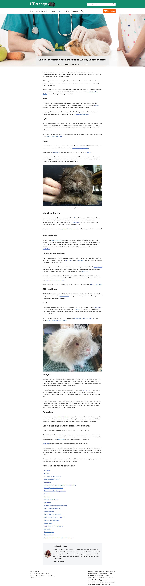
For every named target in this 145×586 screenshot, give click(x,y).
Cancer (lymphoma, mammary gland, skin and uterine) (60, 485)
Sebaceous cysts (49, 532)
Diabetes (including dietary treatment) (55, 491)
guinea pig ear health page (81, 114)
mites (96, 105)
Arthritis (46, 473)
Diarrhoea (47, 494)
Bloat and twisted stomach (52, 479)
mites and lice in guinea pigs (82, 318)
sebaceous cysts (64, 296)
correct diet (76, 222)
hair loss (55, 152)
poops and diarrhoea (96, 284)
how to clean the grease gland (55, 280)
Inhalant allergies (49, 511)
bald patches (98, 307)
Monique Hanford (63, 64)
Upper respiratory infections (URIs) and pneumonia (59, 538)
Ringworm (46, 443)
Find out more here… (106, 584)
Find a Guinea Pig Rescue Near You (40, 574)
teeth (73, 218)
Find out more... (57, 558)
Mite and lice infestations (51, 520)
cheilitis (89, 152)
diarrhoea (61, 439)
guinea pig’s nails (56, 240)
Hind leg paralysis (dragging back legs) (55, 505)
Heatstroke (47, 503)
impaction (85, 271)
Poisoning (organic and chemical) (54, 526)
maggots (80, 260)
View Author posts (58, 562)
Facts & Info (75, 11)
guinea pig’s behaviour (63, 417)
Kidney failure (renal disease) (52, 514)
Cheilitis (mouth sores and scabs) (53, 488)
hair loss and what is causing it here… (57, 320)
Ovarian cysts (48, 523)
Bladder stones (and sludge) (52, 476)
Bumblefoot (47, 482)
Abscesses (47, 470)
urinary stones (98, 267)
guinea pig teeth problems (69, 229)
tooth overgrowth (88, 390)
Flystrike (46, 497)
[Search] (114, 4)
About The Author (35, 571)
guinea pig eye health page (54, 136)
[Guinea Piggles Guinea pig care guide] (42, 4)
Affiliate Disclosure (35, 578)
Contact (32, 576)
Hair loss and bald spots (51, 500)
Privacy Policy (40, 576)
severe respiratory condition (80, 148)
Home (31, 11)
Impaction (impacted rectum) (52, 508)
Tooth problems (48, 535)
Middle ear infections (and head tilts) (54, 517)
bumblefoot (46, 249)
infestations (68, 260)
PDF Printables (109, 11)
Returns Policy (51, 576)
